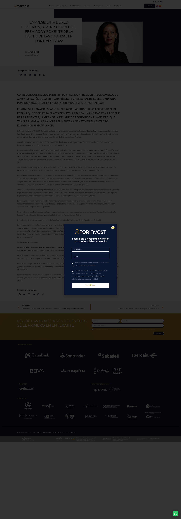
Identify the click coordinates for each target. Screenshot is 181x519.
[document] (90, 259)
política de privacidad (87, 265)
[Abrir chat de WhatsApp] (175, 513)
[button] (113, 227)
